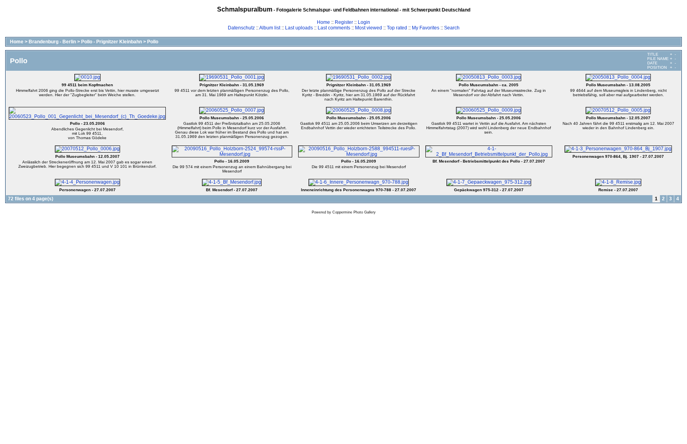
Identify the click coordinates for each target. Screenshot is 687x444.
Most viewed (368, 28)
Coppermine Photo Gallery (354, 212)
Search (452, 28)
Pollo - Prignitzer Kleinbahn (111, 42)
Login (364, 22)
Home (323, 22)
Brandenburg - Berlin (52, 42)
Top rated (397, 28)
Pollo (152, 42)
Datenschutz (241, 28)
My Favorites (425, 28)
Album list (269, 28)
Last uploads (299, 28)
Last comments (334, 28)
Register (344, 22)
